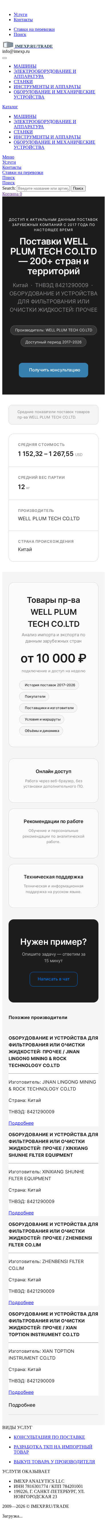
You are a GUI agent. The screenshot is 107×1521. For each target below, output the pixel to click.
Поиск (20, 34)
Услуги (20, 14)
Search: (9, 188)
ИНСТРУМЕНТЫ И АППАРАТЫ (47, 86)
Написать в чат (54, 979)
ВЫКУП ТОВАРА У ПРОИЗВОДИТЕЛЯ (54, 1461)
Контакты (23, 19)
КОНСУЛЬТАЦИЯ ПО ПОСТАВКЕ (49, 1437)
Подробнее (21, 1123)
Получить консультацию (53, 370)
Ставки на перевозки (34, 29)
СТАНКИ (23, 81)
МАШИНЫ (25, 66)
